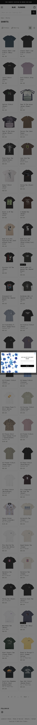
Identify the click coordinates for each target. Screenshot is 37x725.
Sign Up (27, 365)
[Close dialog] (35, 353)
